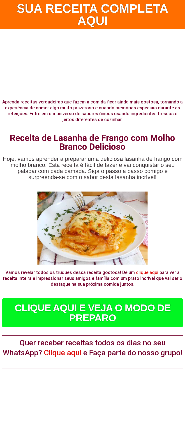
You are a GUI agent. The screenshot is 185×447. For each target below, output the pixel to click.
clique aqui (147, 272)
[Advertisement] (92, 62)
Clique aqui (62, 352)
